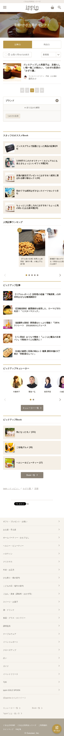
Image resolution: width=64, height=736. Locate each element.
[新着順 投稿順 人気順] (51, 54)
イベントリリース (10, 674)
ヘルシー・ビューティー (13, 546)
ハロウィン (7, 554)
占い (5, 658)
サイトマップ (8, 729)
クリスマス (7, 562)
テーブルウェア (9, 634)
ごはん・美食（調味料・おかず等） (18, 594)
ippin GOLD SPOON (11, 690)
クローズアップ (9, 650)
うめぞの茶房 (12, 116)
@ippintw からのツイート (14, 698)
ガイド (6, 666)
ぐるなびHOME (9, 725)
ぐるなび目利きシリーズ (26, 725)
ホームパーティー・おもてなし (16, 538)
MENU (5, 7)
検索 (59, 7)
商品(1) (47, 44)
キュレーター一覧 (10, 708)
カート (52, 7)
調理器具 (7, 626)
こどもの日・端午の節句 (13, 586)
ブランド (10, 100)
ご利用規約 (43, 725)
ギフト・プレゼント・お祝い (15, 521)
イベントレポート (10, 642)
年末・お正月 (8, 570)
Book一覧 (36, 708)
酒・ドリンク (8, 610)
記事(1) (18, 44)
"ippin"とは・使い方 (11, 713)
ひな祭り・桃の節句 (11, 578)
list (28, 504)
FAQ (17, 729)
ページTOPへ (32, 496)
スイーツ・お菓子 (10, 602)
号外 (5, 682)
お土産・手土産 (9, 530)
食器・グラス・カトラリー (14, 618)
